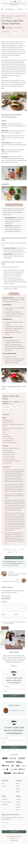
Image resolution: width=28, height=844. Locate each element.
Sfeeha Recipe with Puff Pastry (17, 710)
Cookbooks (4, 799)
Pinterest (18, 807)
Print (14, 407)
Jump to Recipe (6, 31)
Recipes (7, 16)
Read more (14, 665)
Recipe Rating (6, 596)
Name (3, 614)
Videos (17, 786)
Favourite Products (6, 802)
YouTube (18, 804)
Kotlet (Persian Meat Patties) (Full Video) (13, 387)
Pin (23, 31)
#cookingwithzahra (16, 563)
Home (2, 16)
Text (18, 34)
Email (11, 34)
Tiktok (17, 809)
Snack (12, 16)
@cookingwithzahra (10, 561)
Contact (4, 786)
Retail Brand (5, 804)
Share (4, 34)
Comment (4, 601)
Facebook (18, 802)
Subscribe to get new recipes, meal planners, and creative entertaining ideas (14, 4)
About (3, 783)
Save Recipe (15, 31)
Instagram (18, 799)
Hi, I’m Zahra (14, 652)
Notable (18, 789)
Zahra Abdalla (8, 27)
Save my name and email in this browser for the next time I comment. (15, 622)
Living (17, 791)
